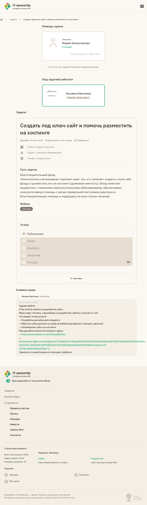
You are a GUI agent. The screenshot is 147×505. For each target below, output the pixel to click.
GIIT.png (26, 209)
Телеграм (13, 475)
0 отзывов (67, 47)
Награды (15, 419)
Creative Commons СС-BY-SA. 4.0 (59, 497)
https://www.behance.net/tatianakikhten (43, 334)
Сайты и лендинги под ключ (40, 147)
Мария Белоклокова (76, 43)
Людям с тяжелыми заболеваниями (44, 152)
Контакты (15, 435)
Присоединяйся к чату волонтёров (31, 380)
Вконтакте (84, 475)
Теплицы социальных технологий (54, 495)
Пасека (14, 413)
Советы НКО (16, 429)
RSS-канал (14, 481)
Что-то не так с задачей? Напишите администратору (73, 67)
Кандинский (97, 459)
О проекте (11, 402)
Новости (14, 424)
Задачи (13, 19)
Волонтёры (12, 396)
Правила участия (19, 408)
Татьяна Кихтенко (30, 296)
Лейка (41, 459)
